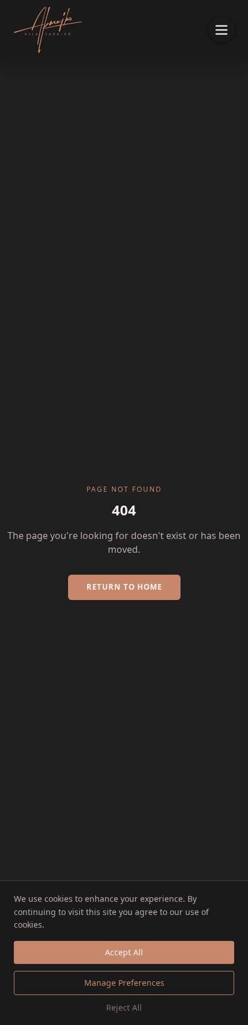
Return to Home (124, 587)
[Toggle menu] (221, 30)
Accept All (124, 952)
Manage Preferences (124, 982)
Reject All (124, 1007)
